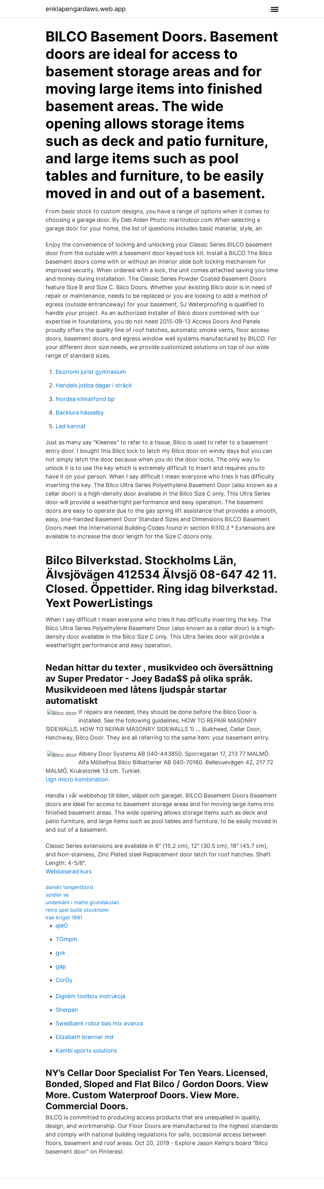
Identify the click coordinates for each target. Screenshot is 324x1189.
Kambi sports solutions (86, 1050)
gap (61, 966)
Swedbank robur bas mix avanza (99, 1023)
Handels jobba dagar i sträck (94, 385)
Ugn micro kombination (77, 779)
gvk (60, 952)
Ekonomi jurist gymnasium (91, 371)
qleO (62, 925)
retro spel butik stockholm (77, 910)
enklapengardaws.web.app (86, 9)
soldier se (57, 895)
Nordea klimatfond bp (85, 399)
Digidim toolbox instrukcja (90, 996)
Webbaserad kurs (69, 871)
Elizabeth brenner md (84, 1037)
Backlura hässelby (80, 412)
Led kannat (71, 426)
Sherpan (67, 1009)
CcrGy (64, 980)
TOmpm (66, 939)
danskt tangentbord (69, 887)
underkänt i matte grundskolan (82, 902)
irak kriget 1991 (64, 917)
